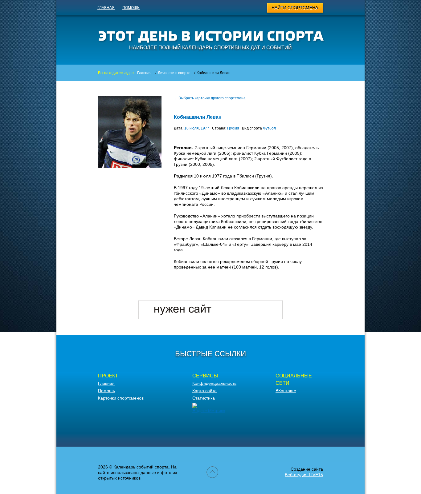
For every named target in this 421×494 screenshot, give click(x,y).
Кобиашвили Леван (198, 117)
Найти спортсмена (295, 8)
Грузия (233, 128)
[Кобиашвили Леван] (129, 166)
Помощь (131, 8)
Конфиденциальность (214, 383)
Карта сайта (204, 390)
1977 (205, 128)
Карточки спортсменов (121, 398)
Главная (106, 8)
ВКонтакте (286, 390)
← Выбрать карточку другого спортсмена (210, 98)
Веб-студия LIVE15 (304, 474)
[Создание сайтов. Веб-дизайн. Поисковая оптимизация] (210, 317)
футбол (269, 128)
